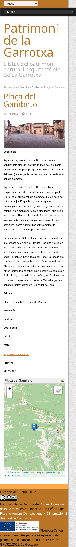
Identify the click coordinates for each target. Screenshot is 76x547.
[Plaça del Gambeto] (34, 427)
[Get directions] (63, 381)
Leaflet (26, 472)
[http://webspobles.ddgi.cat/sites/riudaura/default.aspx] (10, 344)
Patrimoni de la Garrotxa (16, 87)
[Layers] (58, 390)
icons (32, 472)
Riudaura (37, 87)
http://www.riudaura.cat (16, 354)
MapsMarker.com (13, 472)
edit (19, 475)
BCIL (29, 113)
